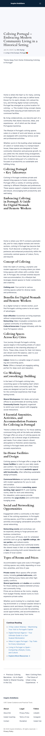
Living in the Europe (12, 53)
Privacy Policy (8, 731)
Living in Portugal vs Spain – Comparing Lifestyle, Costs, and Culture (20, 650)
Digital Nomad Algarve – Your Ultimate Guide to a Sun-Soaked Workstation (20, 635)
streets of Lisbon (33, 345)
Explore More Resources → (19, 656)
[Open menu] (40, 3)
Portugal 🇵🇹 (24, 53)
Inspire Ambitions (18, 3)
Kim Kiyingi (20, 50)
